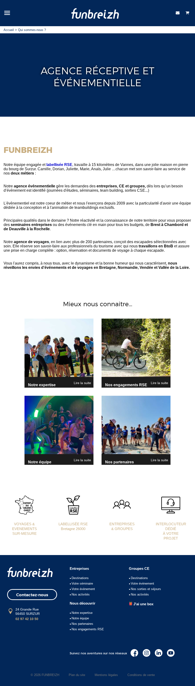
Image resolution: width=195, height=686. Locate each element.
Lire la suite (82, 383)
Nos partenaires (82, 624)
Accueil (9, 30)
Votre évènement (83, 589)
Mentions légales (106, 675)
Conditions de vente (141, 675)
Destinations (80, 578)
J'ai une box (142, 604)
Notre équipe (80, 618)
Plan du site (77, 675)
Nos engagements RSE (88, 629)
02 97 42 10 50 (26, 619)
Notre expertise (82, 613)
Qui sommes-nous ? (32, 30)
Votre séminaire (82, 583)
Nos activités (81, 594)
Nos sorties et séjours (146, 589)
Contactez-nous (32, 595)
